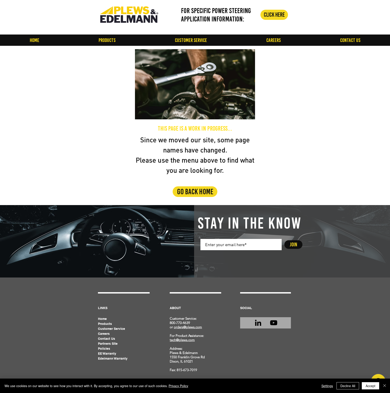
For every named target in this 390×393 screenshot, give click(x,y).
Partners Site (108, 343)
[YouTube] (273, 322)
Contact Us (106, 338)
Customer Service (111, 329)
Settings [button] (327, 386)
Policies (104, 348)
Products (105, 324)
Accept (370, 386)
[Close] (384, 385)
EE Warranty (107, 353)
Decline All (347, 386)
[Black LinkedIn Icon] (258, 322)
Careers (104, 333)
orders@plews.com (188, 327)
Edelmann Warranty (113, 358)
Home (102, 319)
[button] (107, 40)
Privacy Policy (178, 386)
